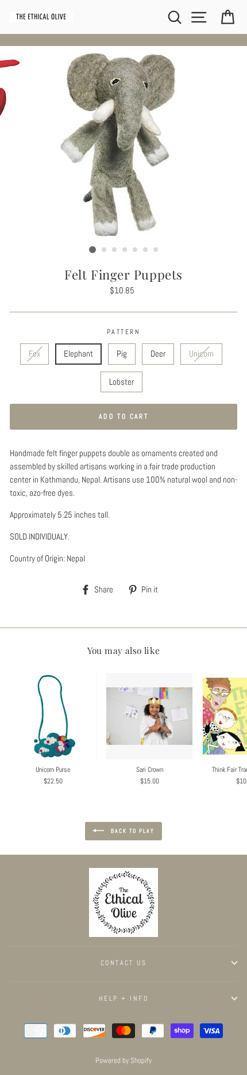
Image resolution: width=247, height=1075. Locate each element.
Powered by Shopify (123, 1060)
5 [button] (135, 250)
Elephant (78, 353)
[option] (123, 144)
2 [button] (104, 250)
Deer (157, 353)
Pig (122, 353)
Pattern (123, 331)
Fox (34, 353)
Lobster (121, 382)
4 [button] (125, 250)
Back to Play (132, 830)
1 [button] (92, 249)
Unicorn (201, 353)
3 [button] (115, 250)
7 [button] (156, 250)
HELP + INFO (123, 998)
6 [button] (146, 250)
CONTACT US (123, 962)
